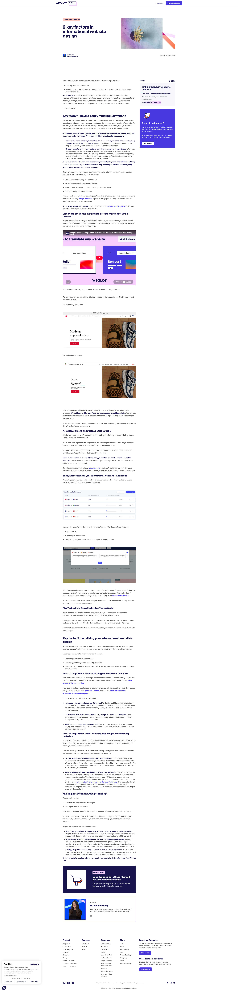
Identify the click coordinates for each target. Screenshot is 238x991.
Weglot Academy (106, 960)
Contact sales (159, 3)
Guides (103, 952)
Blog (121, 952)
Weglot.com (104, 988)
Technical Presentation (70, 963)
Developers (104, 949)
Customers (66, 955)
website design (95, 468)
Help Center (104, 946)
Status (122, 960)
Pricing (65, 958)
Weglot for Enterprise (69, 966)
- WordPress (67, 946)
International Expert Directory (107, 975)
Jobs (83, 949)
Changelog (123, 958)
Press (122, 944)
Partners (84, 946)
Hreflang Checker (106, 958)
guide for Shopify (92, 691)
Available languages (69, 960)
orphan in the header (120, 596)
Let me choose (21, 981)
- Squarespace (68, 949)
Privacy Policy (124, 949)
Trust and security (125, 963)
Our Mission (85, 944)
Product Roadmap (125, 955)
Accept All (34, 981)
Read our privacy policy (10, 975)
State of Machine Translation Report (106, 964)
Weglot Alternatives (107, 971)
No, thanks (8, 981)
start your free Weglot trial (116, 206)
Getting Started (105, 944)
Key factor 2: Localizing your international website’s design (154, 98)
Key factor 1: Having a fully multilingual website (157, 93)
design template (85, 199)
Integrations (66, 944)
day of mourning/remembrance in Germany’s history (95, 782)
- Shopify (66, 952)
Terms (122, 946)
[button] (4, 988)
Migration (104, 968)
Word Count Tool (106, 955)
